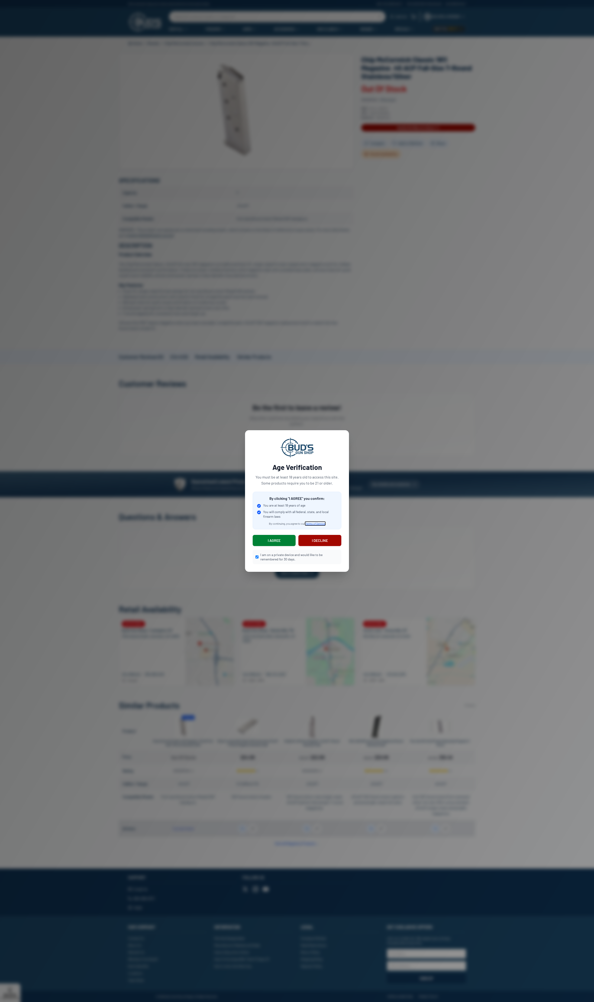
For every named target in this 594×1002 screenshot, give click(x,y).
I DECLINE (320, 540)
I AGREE (274, 540)
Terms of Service (315, 523)
